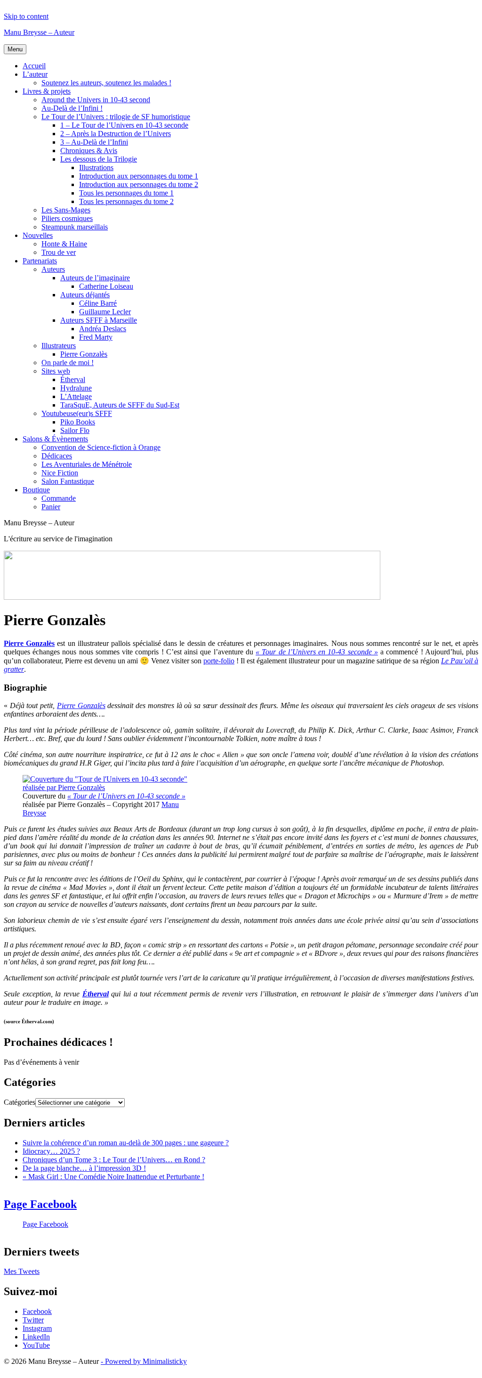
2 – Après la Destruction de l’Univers (115, 134)
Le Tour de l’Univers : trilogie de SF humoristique (115, 117)
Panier (50, 507)
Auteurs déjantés (85, 295)
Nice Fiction (59, 473)
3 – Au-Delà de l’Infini (94, 142)
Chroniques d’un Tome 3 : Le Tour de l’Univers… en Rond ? (114, 1160)
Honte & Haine (64, 244)
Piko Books (77, 422)
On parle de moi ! (67, 363)
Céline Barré (98, 303)
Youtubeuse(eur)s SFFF (76, 413)
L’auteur (35, 74)
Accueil (34, 66)
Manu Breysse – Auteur (39, 32)
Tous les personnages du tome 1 (126, 193)
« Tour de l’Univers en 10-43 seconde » (126, 796)
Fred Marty (95, 337)
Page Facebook (40, 1204)
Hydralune (76, 388)
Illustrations (96, 167)
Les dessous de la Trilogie (98, 159)
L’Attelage (76, 396)
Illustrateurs (58, 346)
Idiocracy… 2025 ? (51, 1151)
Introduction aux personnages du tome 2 (138, 184)
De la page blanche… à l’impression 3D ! (84, 1168)
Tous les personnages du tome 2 (126, 201)
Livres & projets (47, 91)
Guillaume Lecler (105, 312)
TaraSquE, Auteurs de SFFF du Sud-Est (119, 405)
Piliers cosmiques (67, 218)
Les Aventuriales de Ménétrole (86, 464)
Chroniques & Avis (88, 151)
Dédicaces (56, 456)
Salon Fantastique (67, 481)
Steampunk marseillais (74, 227)
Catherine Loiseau (106, 286)
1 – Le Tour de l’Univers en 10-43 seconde (124, 125)
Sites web (55, 371)
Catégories (19, 1102)
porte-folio (218, 661)
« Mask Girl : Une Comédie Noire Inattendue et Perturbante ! (113, 1177)
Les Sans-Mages (65, 210)
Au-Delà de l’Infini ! (72, 108)
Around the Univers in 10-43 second (95, 100)
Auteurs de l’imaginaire (95, 278)
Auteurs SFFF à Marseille (98, 320)
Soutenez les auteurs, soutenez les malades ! (106, 83)
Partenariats (40, 261)
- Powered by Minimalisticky (144, 1361)
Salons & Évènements (55, 439)
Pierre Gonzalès (83, 354)
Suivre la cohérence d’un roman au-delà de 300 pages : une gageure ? (126, 1143)
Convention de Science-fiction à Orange (101, 447)
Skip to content (26, 16)
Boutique (36, 490)
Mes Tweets (22, 1271)
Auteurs (53, 269)
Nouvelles (38, 235)
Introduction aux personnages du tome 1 (138, 176)
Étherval (72, 379)
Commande (58, 498)
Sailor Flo (74, 430)
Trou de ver (58, 252)
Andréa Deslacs (102, 329)
